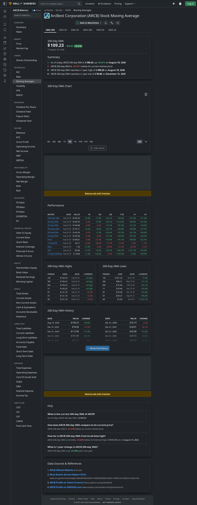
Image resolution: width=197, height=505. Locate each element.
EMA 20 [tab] (112, 29)
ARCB (68, 10)
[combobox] (60, 3)
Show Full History (99, 348)
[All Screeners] (4, 37)
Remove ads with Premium (97, 193)
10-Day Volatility (55, 253)
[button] (130, 3)
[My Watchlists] (4, 29)
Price (50, 239)
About (99, 499)
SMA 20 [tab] (75, 29)
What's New (83, 499)
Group (38, 10)
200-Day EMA (53, 229)
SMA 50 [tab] (63, 29)
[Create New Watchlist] (4, 16)
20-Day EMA (53, 236)
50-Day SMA (53, 221)
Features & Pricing (58, 499)
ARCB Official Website (61, 470)
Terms (107, 499)
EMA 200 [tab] (87, 29)
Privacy (116, 499)
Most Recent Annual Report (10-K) (68, 474)
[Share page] (117, 23)
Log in (190, 3)
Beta (50, 246)
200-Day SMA (53, 218)
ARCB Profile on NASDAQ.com (66, 487)
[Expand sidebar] (5, 3)
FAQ (92, 499)
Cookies (125, 499)
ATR (49, 250)
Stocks (59, 10)
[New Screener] (4, 11)
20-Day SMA (53, 225)
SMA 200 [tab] (50, 29)
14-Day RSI (52, 243)
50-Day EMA (53, 232)
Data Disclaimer (138, 499)
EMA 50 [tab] (100, 29)
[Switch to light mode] (173, 3)
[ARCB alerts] (105, 23)
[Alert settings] (111, 23)
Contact (71, 499)
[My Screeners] (4, 24)
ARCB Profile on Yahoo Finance (66, 482)
